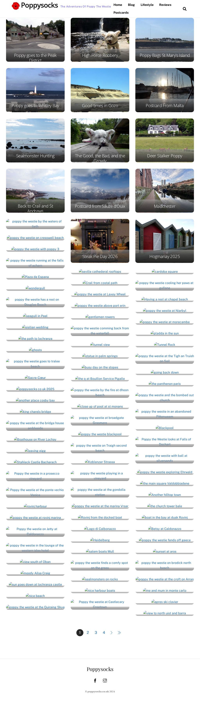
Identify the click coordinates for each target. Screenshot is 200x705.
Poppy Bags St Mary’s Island (165, 55)
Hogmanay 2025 (164, 256)
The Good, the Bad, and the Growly (100, 158)
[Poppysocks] (35, 8)
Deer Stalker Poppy (164, 156)
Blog (131, 5)
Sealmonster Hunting (35, 156)
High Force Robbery (100, 55)
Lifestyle (147, 5)
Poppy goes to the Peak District (35, 57)
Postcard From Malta (165, 105)
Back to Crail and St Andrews (35, 208)
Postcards (121, 12)
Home (117, 5)
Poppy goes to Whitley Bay (35, 105)
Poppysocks (100, 669)
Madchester (165, 206)
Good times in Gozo (100, 105)
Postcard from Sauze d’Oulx (100, 206)
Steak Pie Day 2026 (100, 256)
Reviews (165, 5)
